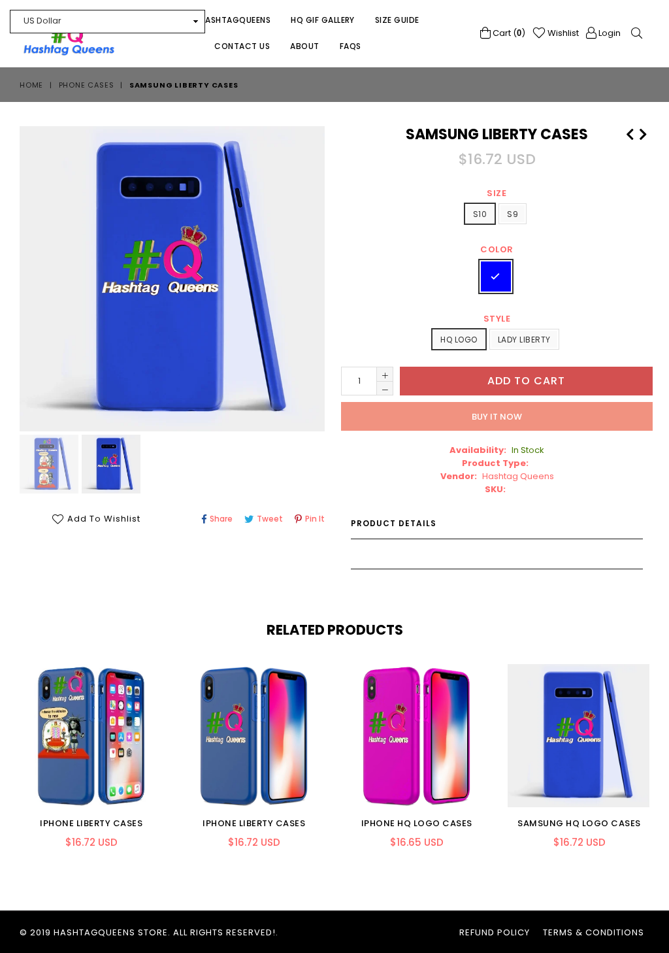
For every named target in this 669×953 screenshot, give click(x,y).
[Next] (642, 132)
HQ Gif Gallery (323, 19)
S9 (512, 214)
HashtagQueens (235, 19)
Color (497, 249)
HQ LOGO (458, 339)
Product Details (393, 523)
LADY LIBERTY (524, 339)
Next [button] (659, 745)
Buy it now (497, 416)
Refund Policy (494, 932)
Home (31, 85)
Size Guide (397, 19)
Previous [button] (6, 745)
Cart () (508, 33)
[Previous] (629, 132)
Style (497, 318)
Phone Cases (86, 85)
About (304, 46)
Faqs (350, 46)
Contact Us (242, 46)
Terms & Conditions (593, 932)
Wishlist (562, 33)
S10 (480, 214)
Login (608, 33)
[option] (47, 466)
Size (496, 193)
